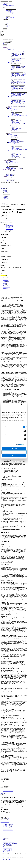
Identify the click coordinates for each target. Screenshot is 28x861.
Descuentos (5, 200)
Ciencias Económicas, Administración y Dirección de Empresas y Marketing (19, 74)
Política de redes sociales (8, 849)
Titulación (8, 133)
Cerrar (2, 31)
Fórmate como (6, 838)
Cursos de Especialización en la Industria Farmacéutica (17, 64)
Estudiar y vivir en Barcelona (12, 162)
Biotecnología (14, 69)
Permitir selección (14, 452)
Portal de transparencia (7, 844)
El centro (5, 176)
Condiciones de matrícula (8, 842)
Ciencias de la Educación (16, 97)
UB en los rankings (10, 12)
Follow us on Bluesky (7, 826)
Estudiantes (5, 3)
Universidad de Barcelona (11, 9)
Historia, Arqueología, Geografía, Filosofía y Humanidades (18, 104)
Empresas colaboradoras (11, 174)
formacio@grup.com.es (9, 789)
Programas (5, 47)
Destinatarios (5, 198)
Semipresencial (11, 124)
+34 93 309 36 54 (6, 859)
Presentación (5, 196)
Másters (10, 134)
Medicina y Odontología (16, 60)
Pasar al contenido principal (6, 1)
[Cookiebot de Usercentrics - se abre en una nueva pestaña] (21, 404)
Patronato (8, 16)
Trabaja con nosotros (10, 17)
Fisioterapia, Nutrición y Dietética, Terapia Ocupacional (18, 58)
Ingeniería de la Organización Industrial (19, 92)
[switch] (25, 431)
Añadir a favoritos (8, 41)
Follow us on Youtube (7, 828)
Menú (2, 35)
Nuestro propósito (9, 13)
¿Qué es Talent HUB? (10, 170)
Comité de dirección (10, 14)
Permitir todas (14, 448)
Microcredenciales (12, 159)
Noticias (7, 22)
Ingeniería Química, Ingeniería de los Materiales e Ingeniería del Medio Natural (18, 89)
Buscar (5, 29)
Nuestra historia (9, 11)
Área (7, 48)
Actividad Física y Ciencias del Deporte (16, 106)
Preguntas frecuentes (10, 163)
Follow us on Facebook (8, 824)
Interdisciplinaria (14, 61)
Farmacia (10, 62)
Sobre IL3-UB (9, 10)
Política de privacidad (7, 848)
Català (7, 26)
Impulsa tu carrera (9, 171)
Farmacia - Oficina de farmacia (17, 67)
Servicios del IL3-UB (10, 179)
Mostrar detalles (20, 444)
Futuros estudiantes (7, 160)
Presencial (10, 108)
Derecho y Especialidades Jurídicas (18, 81)
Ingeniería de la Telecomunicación (18, 85)
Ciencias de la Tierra (15, 83)
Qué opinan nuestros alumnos (12, 166)
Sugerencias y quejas (7, 850)
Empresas (5, 4)
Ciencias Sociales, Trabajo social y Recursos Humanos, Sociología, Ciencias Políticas (18, 54)
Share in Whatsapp (9, 225)
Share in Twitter (9, 227)
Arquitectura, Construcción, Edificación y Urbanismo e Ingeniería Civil (19, 94)
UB (4, 38)
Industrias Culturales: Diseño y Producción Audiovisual (17, 100)
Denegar (14, 455)
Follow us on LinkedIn (8, 827)
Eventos (7, 20)
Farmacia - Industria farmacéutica (18, 66)
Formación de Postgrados (13, 142)
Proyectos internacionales (8, 5)
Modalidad (8, 107)
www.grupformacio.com (8, 791)
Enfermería (13, 56)
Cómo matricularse (9, 161)
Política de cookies (7, 846)
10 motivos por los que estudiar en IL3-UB (14, 168)
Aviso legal (5, 839)
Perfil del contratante (7, 845)
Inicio (4, 203)
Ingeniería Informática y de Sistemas (18, 82)
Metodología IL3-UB (10, 167)
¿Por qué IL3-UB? (7, 164)
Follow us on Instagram (8, 830)
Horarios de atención (10, 180)
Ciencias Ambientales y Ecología (17, 72)
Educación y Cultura (12, 96)
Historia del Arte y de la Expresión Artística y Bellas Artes (18, 102)
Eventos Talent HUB (10, 175)
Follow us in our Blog (7, 825)
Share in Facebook (9, 229)
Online (9, 116)
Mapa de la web (6, 851)
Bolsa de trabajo (9, 173)
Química (12, 68)
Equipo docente (6, 199)
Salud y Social (11, 49)
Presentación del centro (10, 177)
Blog (7, 23)
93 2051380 (3, 793)
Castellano (8, 25)
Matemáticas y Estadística (16, 95)
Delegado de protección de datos (10, 843)
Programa (5, 197)
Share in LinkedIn (9, 226)
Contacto (7, 18)
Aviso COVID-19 (7, 840)
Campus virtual (6, 43)
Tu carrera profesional (7, 169)
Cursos (9, 150)
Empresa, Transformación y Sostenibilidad (17, 70)
